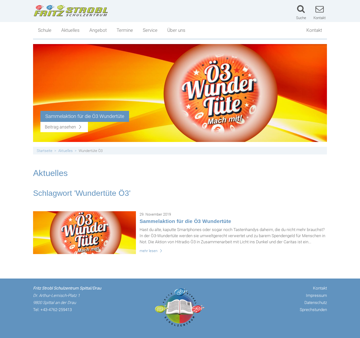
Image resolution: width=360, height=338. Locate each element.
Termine (125, 30)
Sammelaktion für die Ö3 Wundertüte (185, 221)
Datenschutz (315, 302)
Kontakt (314, 30)
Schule (44, 30)
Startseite (44, 151)
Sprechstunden (313, 309)
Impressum (316, 295)
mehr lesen (149, 251)
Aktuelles (70, 30)
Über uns (176, 30)
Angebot (98, 30)
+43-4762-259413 (56, 309)
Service (150, 30)
